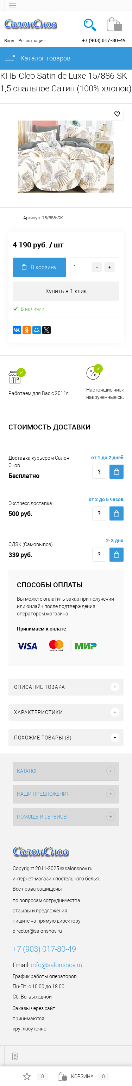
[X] (46, 330)
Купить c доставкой (116, 472)
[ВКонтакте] (17, 330)
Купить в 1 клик (66, 291)
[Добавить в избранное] (117, 114)
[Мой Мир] (36, 330)
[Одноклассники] (27, 330)
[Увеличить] (66, 157)
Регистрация (31, 40)
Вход (9, 40)
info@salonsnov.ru (56, 965)
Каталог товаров (44, 58)
